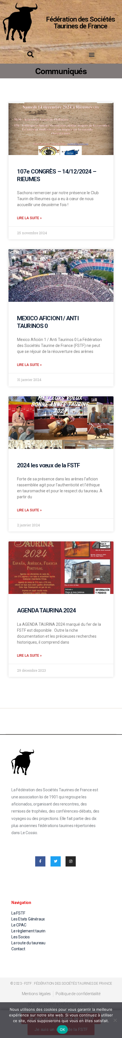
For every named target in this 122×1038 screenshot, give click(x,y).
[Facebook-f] (40, 861)
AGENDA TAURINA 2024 (46, 610)
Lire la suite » (29, 218)
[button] (91, 54)
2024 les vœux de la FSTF (48, 465)
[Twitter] (56, 861)
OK (62, 1029)
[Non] (115, 1020)
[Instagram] (71, 861)
